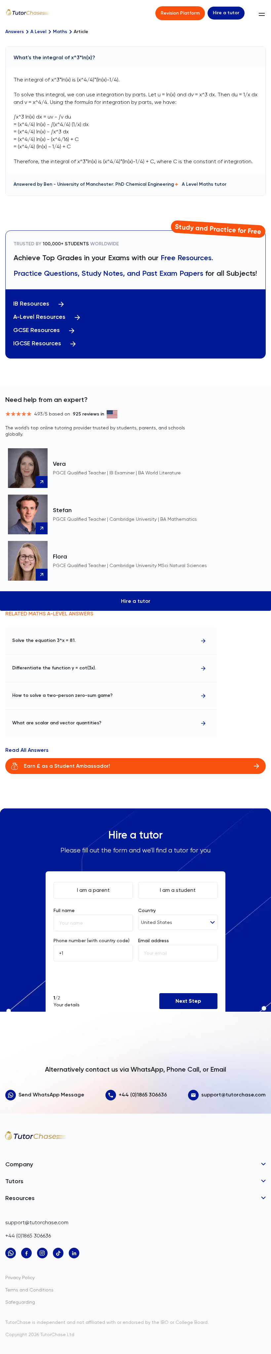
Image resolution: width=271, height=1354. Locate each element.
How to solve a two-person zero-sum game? (62, 695)
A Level (38, 31)
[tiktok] (58, 1253)
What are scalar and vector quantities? (56, 723)
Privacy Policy (20, 1277)
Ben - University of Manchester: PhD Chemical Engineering (109, 184)
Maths (60, 31)
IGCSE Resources (37, 343)
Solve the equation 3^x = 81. (44, 640)
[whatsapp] (10, 1253)
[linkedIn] (74, 1253)
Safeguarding (20, 1302)
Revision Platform (180, 13)
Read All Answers (27, 750)
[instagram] (42, 1253)
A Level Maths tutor (204, 184)
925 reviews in (88, 414)
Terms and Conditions (29, 1289)
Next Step (188, 1001)
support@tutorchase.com (233, 1094)
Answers (14, 31)
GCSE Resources (36, 330)
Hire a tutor (226, 13)
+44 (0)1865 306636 (143, 1094)
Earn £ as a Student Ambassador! (67, 766)
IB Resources (31, 303)
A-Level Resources (39, 317)
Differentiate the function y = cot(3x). (54, 668)
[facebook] (26, 1253)
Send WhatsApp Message (51, 1094)
